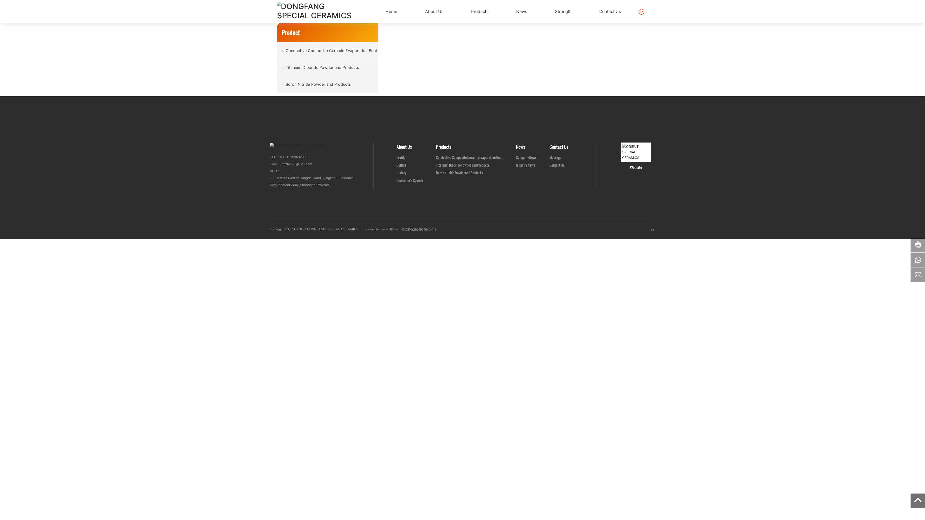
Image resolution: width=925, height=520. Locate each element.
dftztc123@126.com (297, 164)
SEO (652, 230)
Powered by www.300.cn (380, 229)
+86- (282, 157)
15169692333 (297, 157)
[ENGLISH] (641, 11)
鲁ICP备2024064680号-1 (418, 229)
